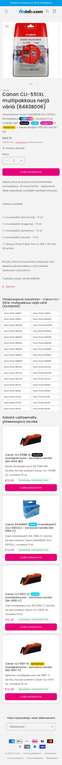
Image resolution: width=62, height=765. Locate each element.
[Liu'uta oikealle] (37, 84)
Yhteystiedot (50, 753)
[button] (6, 11)
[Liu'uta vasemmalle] (24, 84)
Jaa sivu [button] (10, 286)
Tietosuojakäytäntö (32, 753)
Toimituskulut (20, 142)
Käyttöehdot (52, 758)
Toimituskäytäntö (15, 758)
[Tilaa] (51, 726)
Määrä (5, 154)
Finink (17, 753)
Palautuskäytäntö (35, 758)
